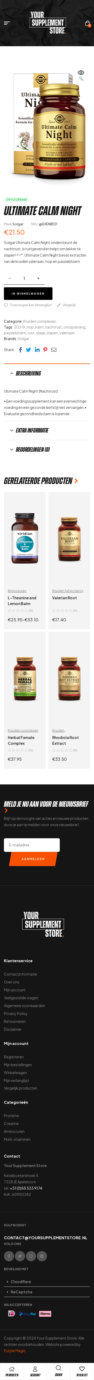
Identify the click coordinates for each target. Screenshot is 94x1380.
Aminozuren (17, 591)
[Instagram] (31, 1256)
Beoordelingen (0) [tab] (33, 449)
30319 (19, 327)
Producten (12, 1375)
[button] (81, 76)
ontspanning (74, 327)
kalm (39, 327)
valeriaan (67, 332)
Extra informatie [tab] (32, 430)
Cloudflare (21, 1281)
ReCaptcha (21, 1291)
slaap (40, 332)
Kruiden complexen (39, 321)
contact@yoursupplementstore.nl (45, 1237)
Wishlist (82, 1375)
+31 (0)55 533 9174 (26, 1188)
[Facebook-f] (9, 1256)
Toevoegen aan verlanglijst (31, 305)
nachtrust (53, 327)
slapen (52, 332)
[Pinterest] (42, 1256)
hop (30, 327)
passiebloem (15, 332)
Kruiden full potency (67, 591)
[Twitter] (20, 1256)
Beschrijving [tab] (28, 373)
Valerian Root (64, 597)
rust (31, 332)
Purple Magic (15, 1350)
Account (35, 1375)
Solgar (18, 224)
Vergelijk (69, 305)
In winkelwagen (28, 293)
